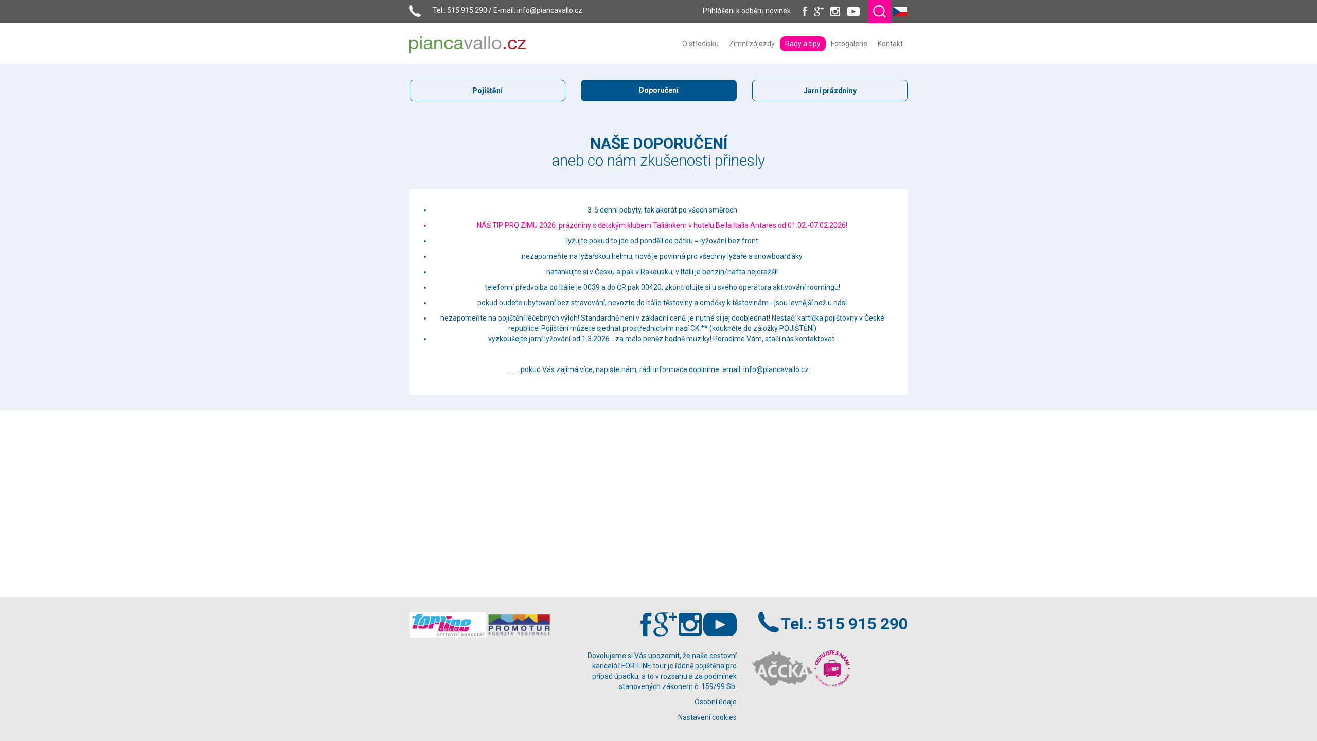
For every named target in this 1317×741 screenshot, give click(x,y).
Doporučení (659, 90)
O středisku (700, 44)
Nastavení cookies (707, 717)
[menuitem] (700, 44)
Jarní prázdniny (830, 90)
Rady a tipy (803, 44)
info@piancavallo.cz (549, 10)
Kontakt (890, 44)
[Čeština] (900, 11)
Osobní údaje (716, 702)
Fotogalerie (849, 44)
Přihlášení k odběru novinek (747, 11)
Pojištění (487, 90)
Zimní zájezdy (752, 44)
